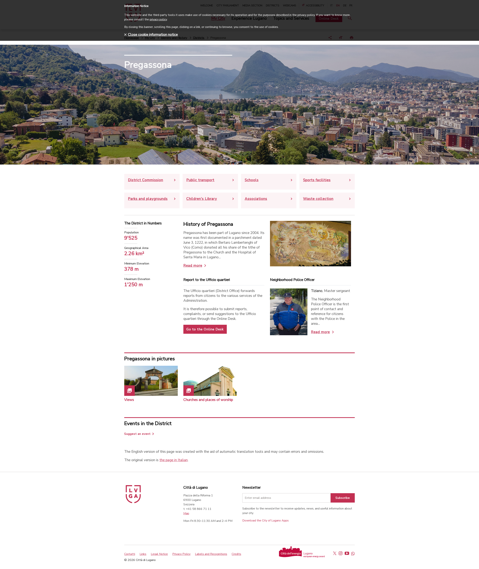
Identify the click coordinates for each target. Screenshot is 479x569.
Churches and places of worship (208, 399)
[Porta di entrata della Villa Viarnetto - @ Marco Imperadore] (151, 381)
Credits (236, 554)
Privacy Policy (181, 554)
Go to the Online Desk (205, 329)
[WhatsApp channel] (353, 553)
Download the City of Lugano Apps (265, 520)
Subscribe (342, 498)
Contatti (129, 554)
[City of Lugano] (133, 502)
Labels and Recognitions (211, 554)
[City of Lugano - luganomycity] (334, 553)
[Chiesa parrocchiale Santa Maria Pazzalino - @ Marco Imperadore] (210, 381)
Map (186, 513)
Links (143, 554)
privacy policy (158, 19)
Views (129, 399)
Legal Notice (159, 554)
